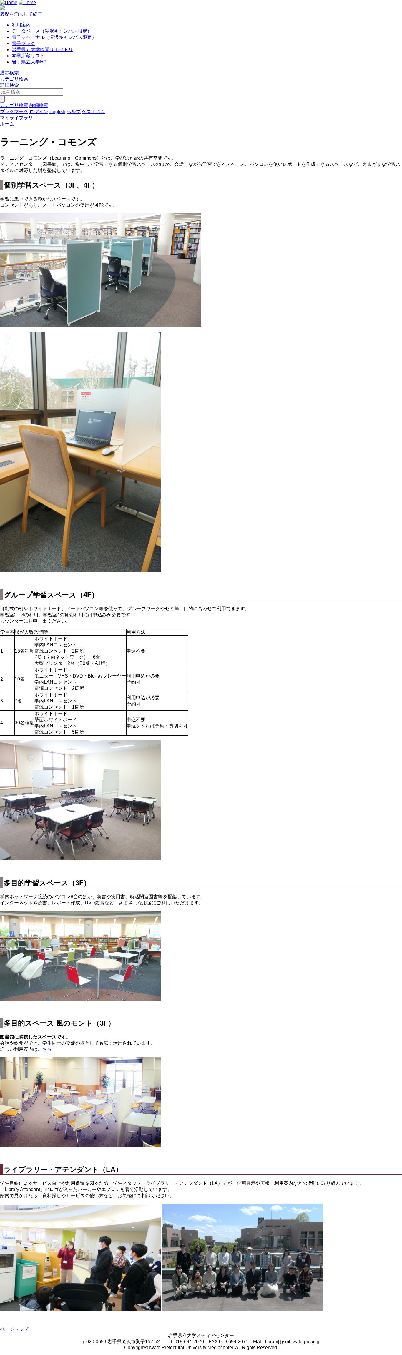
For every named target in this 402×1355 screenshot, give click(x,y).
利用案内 (21, 24)
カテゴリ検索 (14, 78)
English (57, 111)
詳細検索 (9, 85)
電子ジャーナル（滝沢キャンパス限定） (54, 37)
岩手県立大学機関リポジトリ (42, 49)
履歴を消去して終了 (21, 13)
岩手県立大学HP (29, 61)
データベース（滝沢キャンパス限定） (52, 31)
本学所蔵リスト (28, 55)
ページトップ (14, 1329)
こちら (45, 1049)
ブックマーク (14, 111)
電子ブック (23, 43)
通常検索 (9, 72)
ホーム (7, 123)
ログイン (38, 111)
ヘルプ (74, 111)
